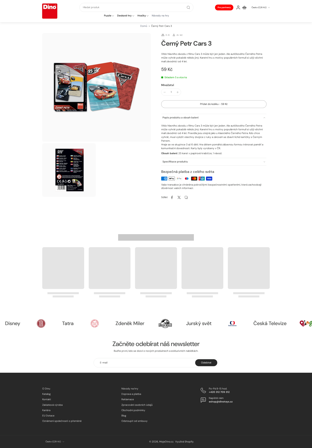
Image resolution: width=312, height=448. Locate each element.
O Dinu (46, 388)
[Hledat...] (188, 7)
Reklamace (127, 399)
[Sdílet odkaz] (186, 197)
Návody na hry (129, 388)
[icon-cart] (244, 7)
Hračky (141, 15)
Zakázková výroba (52, 404)
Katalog (46, 394)
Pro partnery (224, 7)
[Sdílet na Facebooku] (172, 197)
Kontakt (46, 399)
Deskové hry (124, 15)
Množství (167, 85)
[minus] (164, 92)
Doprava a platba (131, 394)
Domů (143, 26)
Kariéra (46, 410)
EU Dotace (48, 415)
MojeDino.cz (166, 441)
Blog (123, 415)
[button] (213, 104)
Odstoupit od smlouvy (134, 421)
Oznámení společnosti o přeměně (62, 421)
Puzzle (107, 15)
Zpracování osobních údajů (137, 404)
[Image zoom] (96, 87)
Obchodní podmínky (133, 410)
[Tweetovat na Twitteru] (179, 197)
